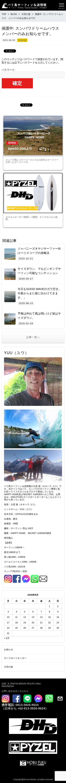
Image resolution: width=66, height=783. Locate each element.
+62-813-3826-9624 (31, 708)
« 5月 (6, 638)
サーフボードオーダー (15, 658)
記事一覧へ (33, 337)
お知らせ (8, 649)
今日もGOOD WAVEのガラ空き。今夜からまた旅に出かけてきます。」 (39, 293)
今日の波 (22, 40)
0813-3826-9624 (27, 705)
